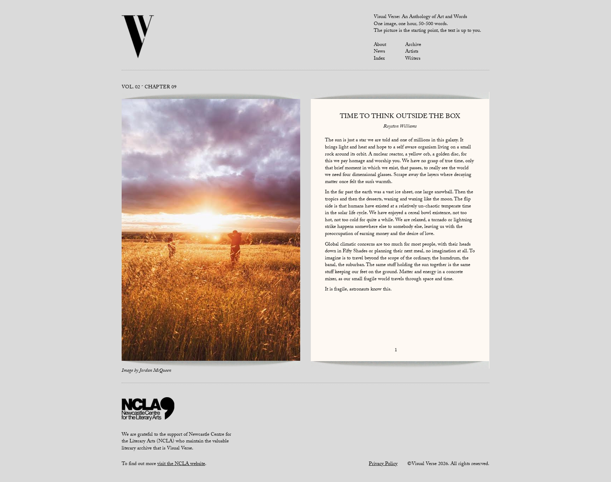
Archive (413, 45)
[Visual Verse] (138, 37)
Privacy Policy (383, 464)
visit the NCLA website (181, 464)
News (379, 52)
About (380, 45)
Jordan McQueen (155, 371)
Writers (412, 59)
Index (379, 59)
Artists (411, 52)
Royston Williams (400, 127)
